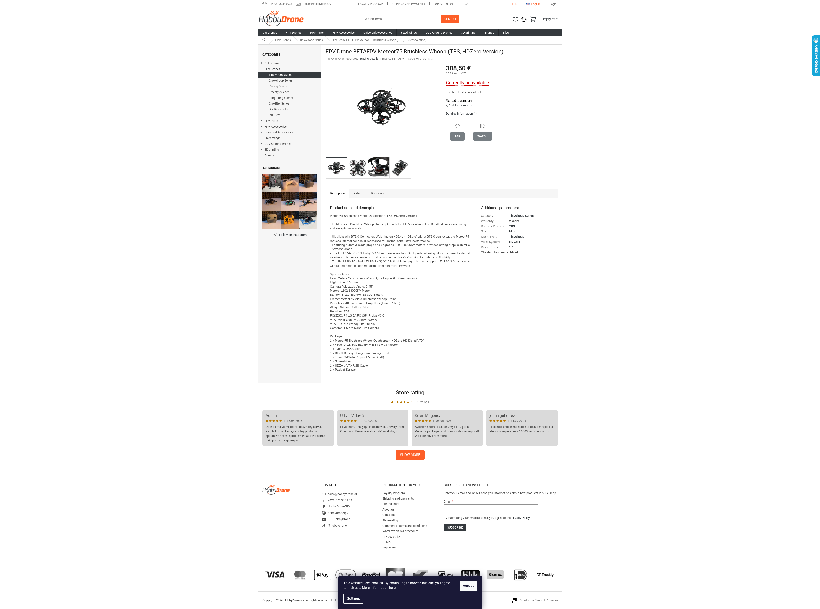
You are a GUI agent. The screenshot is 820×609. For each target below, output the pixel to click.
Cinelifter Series (279, 103)
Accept (468, 586)
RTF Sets (274, 115)
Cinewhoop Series (280, 80)
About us (388, 509)
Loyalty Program (370, 4)
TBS (512, 226)
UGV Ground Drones (278, 143)
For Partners (443, 4)
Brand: (393, 58)
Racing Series (278, 86)
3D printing (272, 149)
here (392, 588)
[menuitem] (269, 32)
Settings (353, 599)
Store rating (410, 392)
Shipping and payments (408, 4)
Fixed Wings (272, 138)
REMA (386, 542)
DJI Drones (272, 63)
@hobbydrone (337, 525)
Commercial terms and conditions (404, 525)
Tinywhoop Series (280, 74)
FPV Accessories (276, 126)
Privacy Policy (520, 518)
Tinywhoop (516, 236)
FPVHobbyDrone (339, 519)
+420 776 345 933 (340, 500)
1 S (511, 247)
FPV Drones (272, 69)
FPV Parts (271, 121)
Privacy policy (391, 536)
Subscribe (455, 527)
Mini (512, 231)
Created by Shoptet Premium (539, 600)
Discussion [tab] (378, 193)
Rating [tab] (358, 193)
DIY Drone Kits (278, 109)
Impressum (389, 547)
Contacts (388, 515)
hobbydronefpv (338, 513)
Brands (269, 155)
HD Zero (514, 242)
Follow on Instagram (293, 234)
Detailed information (459, 113)
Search (450, 19)
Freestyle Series (279, 92)
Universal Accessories (279, 132)
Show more (410, 455)
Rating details (369, 58)
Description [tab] (337, 193)
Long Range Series (281, 98)
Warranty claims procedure (400, 531)
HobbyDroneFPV (339, 506)
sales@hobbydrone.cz (342, 494)
